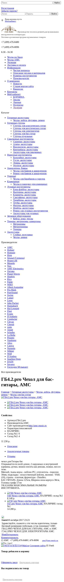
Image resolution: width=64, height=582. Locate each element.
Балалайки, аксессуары (24, 157)
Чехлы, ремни (20, 237)
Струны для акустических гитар (29, 128)
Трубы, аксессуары (22, 202)
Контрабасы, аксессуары (25, 149)
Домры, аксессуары (23, 163)
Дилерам (11, 62)
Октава (10, 271)
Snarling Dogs (14, 359)
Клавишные (13, 181)
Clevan (10, 322)
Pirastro (10, 337)
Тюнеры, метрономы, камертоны (24, 221)
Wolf (9, 353)
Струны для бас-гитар (24, 133)
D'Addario (12, 316)
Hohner (10, 250)
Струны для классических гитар (29, 125)
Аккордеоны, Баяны (17, 168)
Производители (21, 78)
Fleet (9, 311)
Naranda (11, 348)
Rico (9, 279)
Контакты (12, 91)
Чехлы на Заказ (15, 57)
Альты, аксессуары (22, 144)
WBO (10, 284)
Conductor (12, 319)
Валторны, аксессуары (24, 192)
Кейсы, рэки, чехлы (23, 218)
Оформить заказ (9, 562)
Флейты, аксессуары (23, 208)
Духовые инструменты (18, 187)
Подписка (18, 105)
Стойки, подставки (23, 234)
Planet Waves (13, 274)
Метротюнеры (20, 226)
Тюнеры (17, 229)
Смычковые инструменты (20, 139)
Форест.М (12, 260)
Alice (9, 343)
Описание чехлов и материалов (29, 73)
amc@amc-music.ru (50, 540)
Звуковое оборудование (19, 216)
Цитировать (12, 534)
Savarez (11, 364)
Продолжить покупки (29, 562)
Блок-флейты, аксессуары (26, 189)
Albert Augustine (15, 287)
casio (9, 327)
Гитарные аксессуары (18, 117)
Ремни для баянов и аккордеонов (30, 173)
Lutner (10, 298)
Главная (5, 392)
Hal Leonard (13, 308)
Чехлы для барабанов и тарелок (29, 179)
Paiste (10, 282)
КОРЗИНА (18, 97)
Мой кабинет (10, 21)
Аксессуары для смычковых (27, 152)
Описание (12, 446)
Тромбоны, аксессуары (24, 200)
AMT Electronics (15, 268)
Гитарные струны (16, 123)
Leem (10, 300)
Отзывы (11, 456)
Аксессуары (13, 232)
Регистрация (7, 8)
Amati (10, 330)
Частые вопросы (21, 70)
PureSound (12, 292)
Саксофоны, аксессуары (25, 197)
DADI (10, 361)
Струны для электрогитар (26, 131)
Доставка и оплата (16, 65)
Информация (13, 67)
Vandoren (11, 340)
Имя (4, 534)
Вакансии (18, 89)
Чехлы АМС (13, 59)
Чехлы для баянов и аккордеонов (30, 171)
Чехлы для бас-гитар (20, 394)
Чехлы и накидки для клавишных (30, 184)
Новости (17, 83)
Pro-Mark (11, 290)
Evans (10, 314)
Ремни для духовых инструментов (30, 210)
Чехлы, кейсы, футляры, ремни (29, 120)
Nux (9, 266)
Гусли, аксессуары (22, 160)
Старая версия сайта (23, 86)
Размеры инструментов (25, 75)
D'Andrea (11, 356)
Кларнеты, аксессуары (24, 195)
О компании (13, 81)
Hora (9, 255)
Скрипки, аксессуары (24, 141)
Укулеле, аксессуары (23, 165)
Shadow (11, 276)
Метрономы (19, 224)
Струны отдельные (22, 136)
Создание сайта (38, 545)
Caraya (10, 345)
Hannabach (12, 306)
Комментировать (9, 537)
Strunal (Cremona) (16, 258)
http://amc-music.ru (38, 425)
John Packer (13, 303)
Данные (17, 102)
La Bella (11, 335)
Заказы (16, 99)
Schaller (11, 332)
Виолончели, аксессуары (25, 147)
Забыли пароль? (9, 11)
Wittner (10, 351)
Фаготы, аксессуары (23, 205)
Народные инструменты (19, 155)
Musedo (11, 263)
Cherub (10, 324)
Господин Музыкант (17, 367)
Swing (10, 295)
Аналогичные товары (18, 451)
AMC (10, 247)
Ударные (11, 176)
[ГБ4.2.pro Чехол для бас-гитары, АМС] (27, 402)
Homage (11, 252)
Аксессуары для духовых (26, 213)
